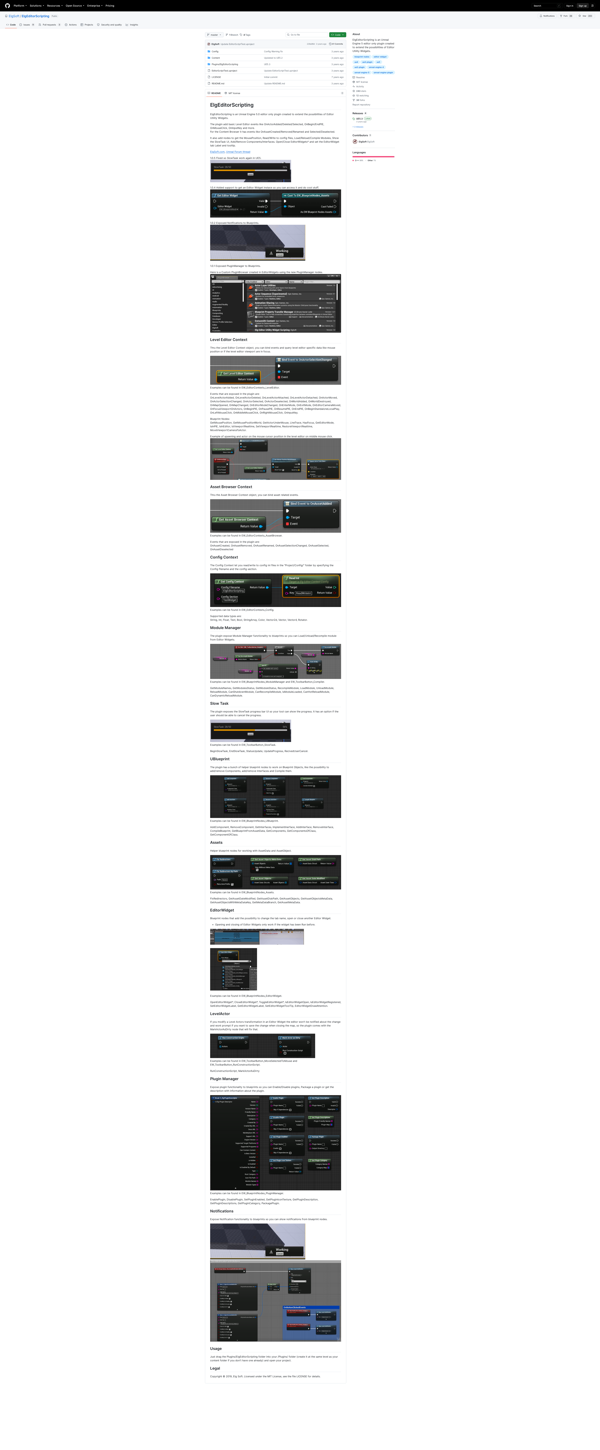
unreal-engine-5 (362, 72)
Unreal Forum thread (238, 151)
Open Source (74, 5)
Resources (53, 5)
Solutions (36, 5)
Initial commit (271, 77)
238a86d (311, 44)
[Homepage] (7, 5)
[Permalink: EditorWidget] (208, 910)
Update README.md (274, 83)
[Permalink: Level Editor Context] (208, 339)
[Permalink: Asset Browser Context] (208, 487)
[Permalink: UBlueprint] (208, 759)
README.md (218, 83)
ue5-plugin (360, 67)
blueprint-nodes (362, 57)
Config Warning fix (273, 51)
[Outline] (342, 93)
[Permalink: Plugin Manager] (208, 1079)
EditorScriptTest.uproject (224, 70)
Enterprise (93, 5)
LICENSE (216, 77)
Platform (19, 5)
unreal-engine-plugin (383, 72)
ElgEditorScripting (35, 16)
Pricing (110, 5)
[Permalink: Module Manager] (208, 627)
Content (216, 57)
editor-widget (380, 57)
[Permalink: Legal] (208, 1368)
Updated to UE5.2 (273, 57)
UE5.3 (267, 64)
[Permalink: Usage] (208, 1348)
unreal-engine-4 (376, 67)
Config (215, 51)
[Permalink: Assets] (208, 842)
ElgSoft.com (217, 151)
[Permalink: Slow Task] (208, 703)
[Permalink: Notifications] (208, 1211)
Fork (568, 16)
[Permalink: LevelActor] (208, 1013)
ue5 (378, 62)
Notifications (549, 16)
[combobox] (308, 34)
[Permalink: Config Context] (208, 557)
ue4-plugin (367, 62)
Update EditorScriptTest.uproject (237, 44)
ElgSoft (14, 16)
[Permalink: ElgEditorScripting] (208, 105)
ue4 (356, 62)
